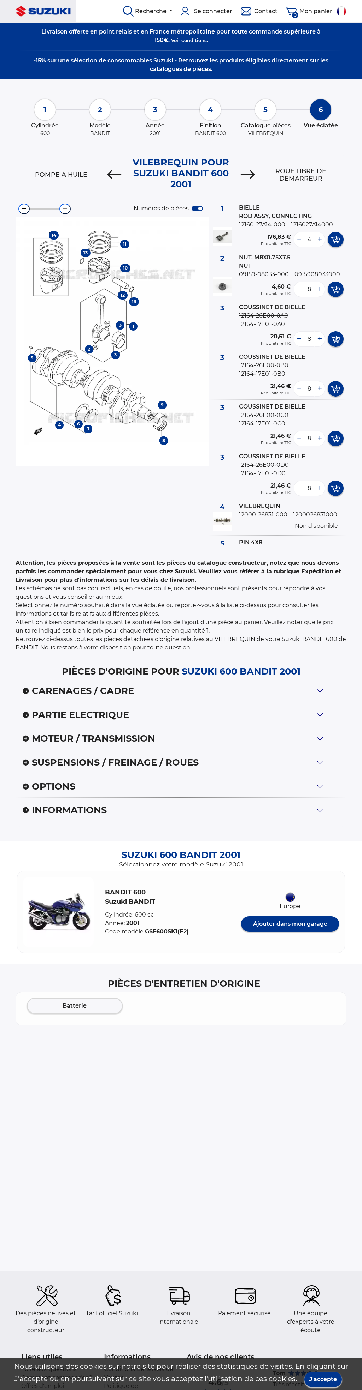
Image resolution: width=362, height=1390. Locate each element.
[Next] (247, 175)
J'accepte (323, 1379)
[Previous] (114, 175)
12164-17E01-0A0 (262, 324)
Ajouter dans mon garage (290, 923)
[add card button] (336, 239)
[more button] (319, 239)
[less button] (299, 239)
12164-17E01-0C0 (262, 423)
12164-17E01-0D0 (262, 473)
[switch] (197, 208)
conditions (194, 40)
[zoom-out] (24, 209)
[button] (58, 912)
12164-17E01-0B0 (262, 373)
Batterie (75, 1005)
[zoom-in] (65, 209)
